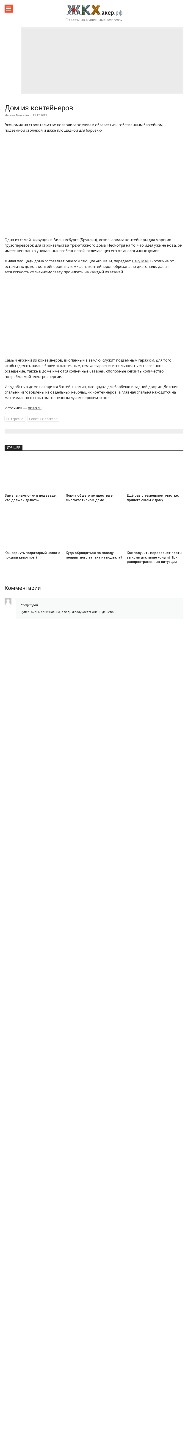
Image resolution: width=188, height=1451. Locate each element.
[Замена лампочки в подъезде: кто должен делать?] (33, 474)
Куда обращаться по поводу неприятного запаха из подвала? (94, 555)
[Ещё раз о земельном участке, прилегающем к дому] (155, 474)
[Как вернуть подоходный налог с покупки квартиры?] (33, 531)
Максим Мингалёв (17, 115)
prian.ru (34, 407)
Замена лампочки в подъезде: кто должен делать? (31, 497)
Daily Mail (140, 261)
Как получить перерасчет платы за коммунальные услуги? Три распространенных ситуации (154, 557)
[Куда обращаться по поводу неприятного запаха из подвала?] (94, 531)
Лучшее (13, 448)
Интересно (14, 419)
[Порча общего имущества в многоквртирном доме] (94, 474)
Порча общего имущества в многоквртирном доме (89, 497)
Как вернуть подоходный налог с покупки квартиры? (32, 555)
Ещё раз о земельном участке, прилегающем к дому (153, 497)
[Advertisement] (102, 61)
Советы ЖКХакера (43, 419)
